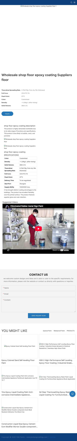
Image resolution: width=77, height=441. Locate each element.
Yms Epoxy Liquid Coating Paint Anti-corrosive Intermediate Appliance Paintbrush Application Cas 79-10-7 (17, 393)
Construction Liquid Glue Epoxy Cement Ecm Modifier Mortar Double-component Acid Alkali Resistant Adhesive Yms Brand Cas (19, 425)
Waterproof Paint (59, 331)
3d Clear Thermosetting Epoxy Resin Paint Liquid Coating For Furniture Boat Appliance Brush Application (57, 393)
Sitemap (52, 437)
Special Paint (47, 331)
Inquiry (7, 114)
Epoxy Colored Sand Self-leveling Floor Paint (18, 361)
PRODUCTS (70, 331)
